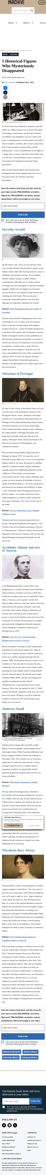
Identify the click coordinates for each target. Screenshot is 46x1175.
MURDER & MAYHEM (8, 1147)
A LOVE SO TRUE (7, 1137)
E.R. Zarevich (10, 82)
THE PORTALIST (7, 1150)
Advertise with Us (34, 1140)
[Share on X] (5, 92)
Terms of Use (32, 1143)
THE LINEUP (6, 1143)
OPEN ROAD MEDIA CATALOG (11, 1153)
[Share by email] (5, 97)
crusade (5, 470)
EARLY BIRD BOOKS (8, 1140)
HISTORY (14, 54)
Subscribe (41, 2)
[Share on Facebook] (5, 88)
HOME (5, 54)
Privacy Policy (32, 1147)
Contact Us (31, 1137)
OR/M (29, 1150)
